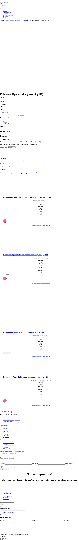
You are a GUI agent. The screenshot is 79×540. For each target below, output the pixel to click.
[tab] (41, 122)
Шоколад (5, 444)
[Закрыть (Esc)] (0, 538)
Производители (7, 12)
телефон (34, 520)
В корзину (5, 221)
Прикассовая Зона (15, 20)
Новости (5, 13)
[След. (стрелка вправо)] (2, 539)
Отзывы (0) (6, 123)
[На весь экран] (3, 538)
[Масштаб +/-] (5, 538)
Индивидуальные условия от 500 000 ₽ (41, 225)
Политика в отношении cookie (11, 422)
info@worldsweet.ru (14, 412)
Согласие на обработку (9, 421)
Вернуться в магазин (18, 509)
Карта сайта (6, 437)
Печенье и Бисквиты (8, 443)
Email (2, 164)
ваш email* (35, 463)
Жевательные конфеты (9, 445)
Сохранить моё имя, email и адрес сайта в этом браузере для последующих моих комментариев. (27, 166)
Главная (2, 20)
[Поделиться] (2, 538)
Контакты (5, 16)
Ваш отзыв (3, 158)
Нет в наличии (7, 353)
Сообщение (30, 532)
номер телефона (69, 463)
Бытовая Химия (7, 448)
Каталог (5, 11)
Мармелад (5, 447)
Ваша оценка (4, 147)
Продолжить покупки (8, 512)
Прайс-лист (6, 17)
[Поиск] (1, 4)
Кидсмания (25, 20)
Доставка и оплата (8, 15)
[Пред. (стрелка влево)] (0, 539)
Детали (5, 122)
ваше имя (2, 463)
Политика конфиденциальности (11, 420)
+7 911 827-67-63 (4, 412)
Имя (1, 161)
